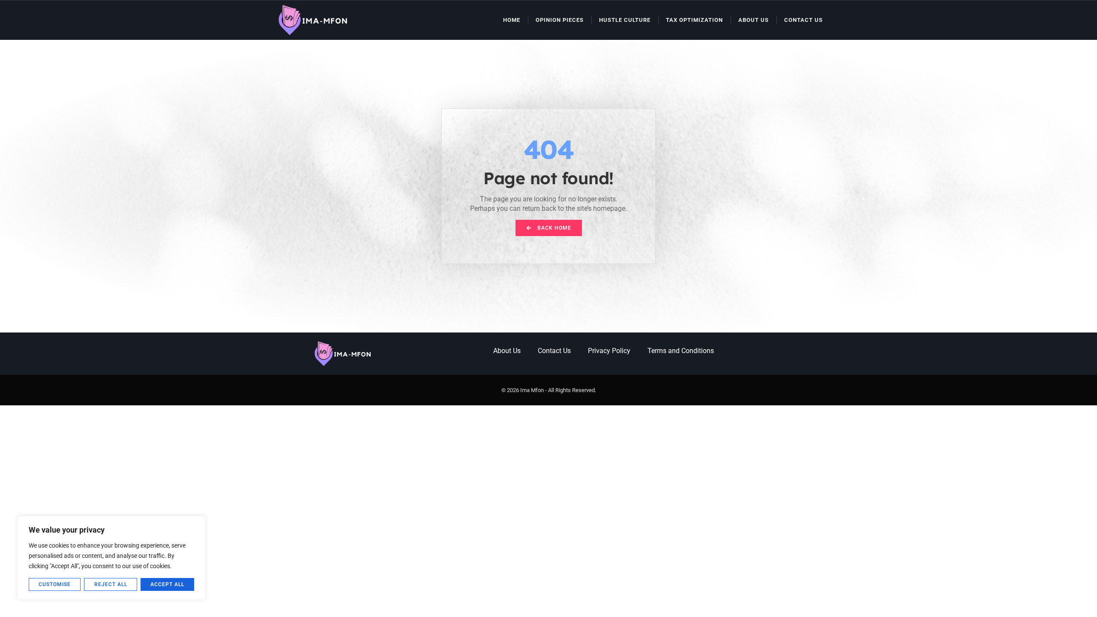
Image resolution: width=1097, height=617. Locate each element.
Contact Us (803, 20)
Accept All (167, 584)
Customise (55, 584)
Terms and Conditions (680, 351)
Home (511, 20)
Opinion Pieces (560, 20)
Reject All (110, 584)
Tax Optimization (694, 20)
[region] (111, 558)
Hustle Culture (624, 20)
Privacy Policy (609, 351)
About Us (753, 20)
